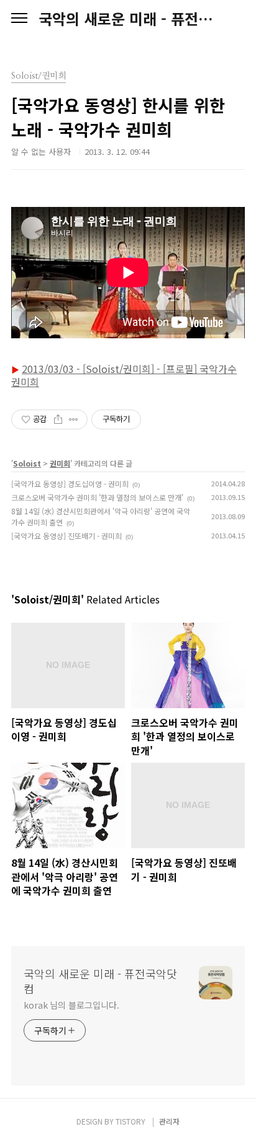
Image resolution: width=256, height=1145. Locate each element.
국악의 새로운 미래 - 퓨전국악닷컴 (128, 18)
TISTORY (130, 1121)
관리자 (169, 1121)
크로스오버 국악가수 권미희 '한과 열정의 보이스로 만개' (97, 497)
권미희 (60, 463)
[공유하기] (58, 419)
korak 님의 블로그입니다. (71, 1005)
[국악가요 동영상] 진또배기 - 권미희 (66, 535)
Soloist (27, 463)
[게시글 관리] (73, 419)
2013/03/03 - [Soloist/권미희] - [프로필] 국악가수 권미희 (124, 374)
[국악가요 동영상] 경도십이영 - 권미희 (70, 483)
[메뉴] (19, 18)
